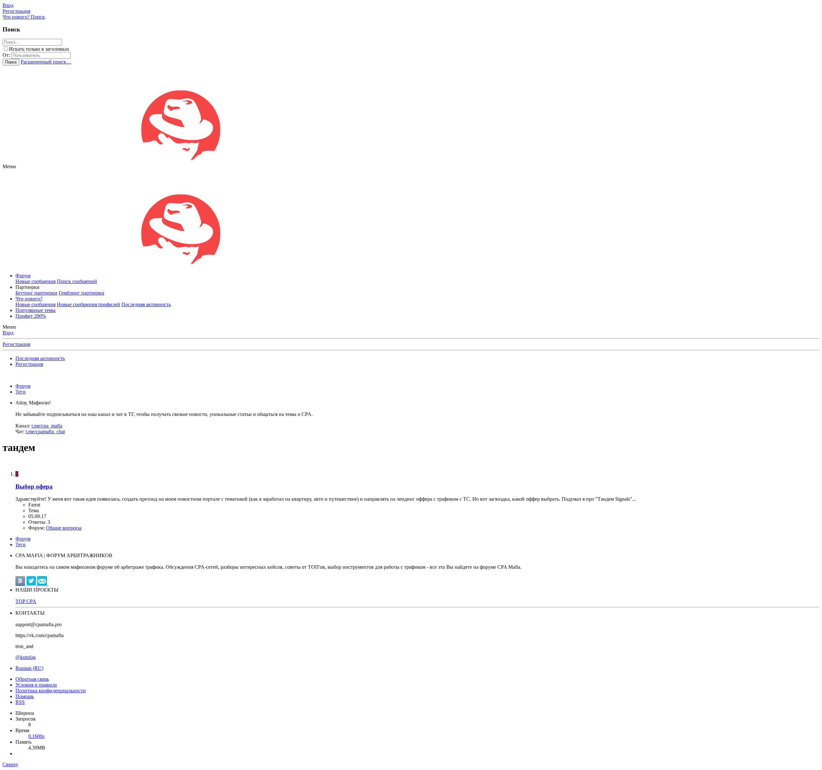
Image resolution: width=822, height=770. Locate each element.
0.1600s (36, 736)
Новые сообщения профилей (88, 304)
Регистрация (16, 344)
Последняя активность (146, 304)
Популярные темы (35, 310)
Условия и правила (36, 685)
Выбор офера (34, 486)
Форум (23, 275)
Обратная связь (32, 679)
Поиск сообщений (77, 281)
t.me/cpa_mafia (46, 425)
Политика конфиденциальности (50, 690)
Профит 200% (30, 316)
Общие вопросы (64, 528)
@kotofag (25, 657)
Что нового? (28, 298)
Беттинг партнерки (36, 293)
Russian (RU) (29, 668)
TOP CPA (25, 601)
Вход (8, 332)
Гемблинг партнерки (81, 293)
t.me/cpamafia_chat (45, 431)
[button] (9, 166)
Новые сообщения (35, 281)
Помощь (24, 696)
